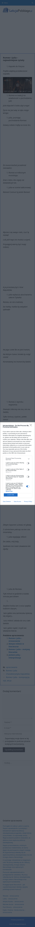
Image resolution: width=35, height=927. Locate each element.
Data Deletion (7, 501)
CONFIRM (10, 495)
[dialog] (17, 463)
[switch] (27, 463)
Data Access (17, 501)
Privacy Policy (28, 501)
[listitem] (17, 459)
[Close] (31, 425)
